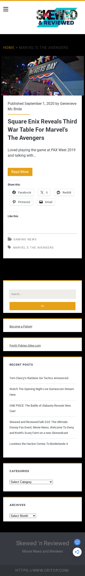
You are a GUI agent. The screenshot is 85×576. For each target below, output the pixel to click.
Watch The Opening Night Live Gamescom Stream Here (42, 391)
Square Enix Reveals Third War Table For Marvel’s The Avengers (42, 76)
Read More (21, 172)
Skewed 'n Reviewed (42, 543)
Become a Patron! (21, 326)
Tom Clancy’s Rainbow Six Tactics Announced (39, 378)
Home (9, 47)
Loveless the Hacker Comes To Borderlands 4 (39, 443)
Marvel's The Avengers (33, 247)
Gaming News (25, 239)
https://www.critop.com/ (42, 570)
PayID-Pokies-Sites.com (25, 345)
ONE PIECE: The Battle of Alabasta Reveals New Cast (40, 408)
